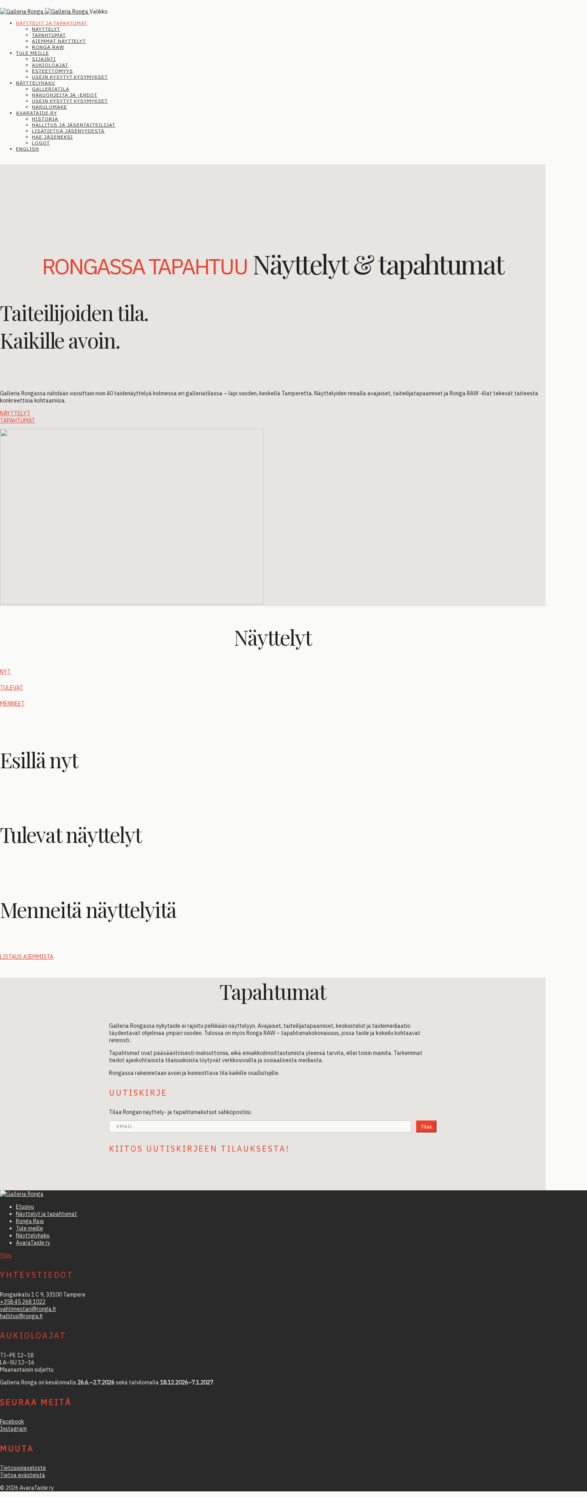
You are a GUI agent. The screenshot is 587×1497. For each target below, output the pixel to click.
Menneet (12, 703)
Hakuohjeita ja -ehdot (64, 95)
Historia (45, 119)
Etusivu (25, 1206)
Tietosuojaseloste (23, 1467)
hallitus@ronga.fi (21, 1316)
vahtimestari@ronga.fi (28, 1309)
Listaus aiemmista (27, 956)
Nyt (5, 671)
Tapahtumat (49, 35)
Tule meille (32, 53)
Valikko (98, 11)
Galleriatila (50, 89)
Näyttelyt (46, 29)
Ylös (5, 1255)
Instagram (13, 1428)
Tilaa (426, 1126)
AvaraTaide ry (36, 113)
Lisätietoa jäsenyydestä (68, 131)
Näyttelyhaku (35, 83)
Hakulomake (49, 107)
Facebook (12, 1421)
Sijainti (44, 59)
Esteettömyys (52, 71)
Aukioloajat (50, 65)
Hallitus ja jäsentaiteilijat (73, 125)
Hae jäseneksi (52, 137)
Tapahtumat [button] (17, 420)
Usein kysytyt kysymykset (70, 77)
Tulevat (11, 687)
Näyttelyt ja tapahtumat (51, 23)
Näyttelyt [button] (15, 413)
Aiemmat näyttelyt (59, 41)
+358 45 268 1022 (23, 1301)
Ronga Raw (48, 47)
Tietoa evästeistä (22, 1475)
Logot (41, 143)
